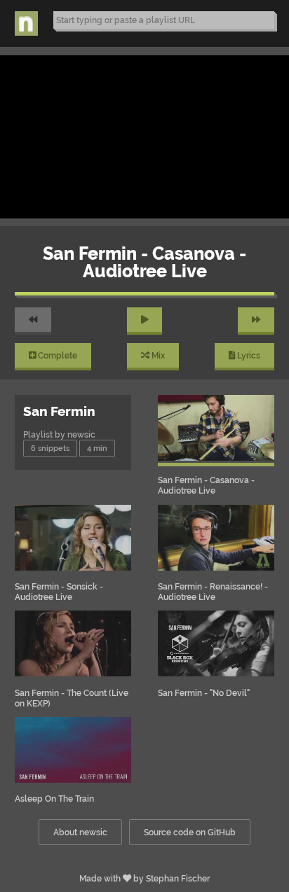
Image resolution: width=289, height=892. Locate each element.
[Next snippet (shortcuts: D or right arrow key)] (256, 321)
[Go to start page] (26, 24)
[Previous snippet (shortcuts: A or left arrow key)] (33, 321)
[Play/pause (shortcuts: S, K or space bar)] (145, 321)
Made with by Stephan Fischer (144, 878)
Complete (56, 355)
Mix (157, 355)
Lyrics (247, 355)
